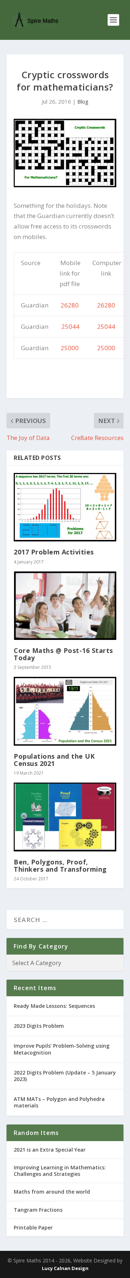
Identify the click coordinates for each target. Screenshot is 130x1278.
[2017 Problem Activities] (65, 507)
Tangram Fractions (38, 1209)
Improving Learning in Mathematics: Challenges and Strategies (60, 1170)
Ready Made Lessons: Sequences (54, 1005)
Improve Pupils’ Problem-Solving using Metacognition (61, 1049)
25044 (70, 326)
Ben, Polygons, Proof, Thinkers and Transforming (60, 865)
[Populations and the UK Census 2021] (65, 711)
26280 (70, 305)
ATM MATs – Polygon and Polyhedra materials (59, 1102)
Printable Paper (33, 1227)
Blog (82, 101)
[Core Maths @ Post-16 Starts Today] (65, 605)
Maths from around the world (52, 1191)
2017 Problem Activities (54, 552)
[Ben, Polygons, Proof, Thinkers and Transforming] (65, 817)
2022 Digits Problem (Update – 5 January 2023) (65, 1075)
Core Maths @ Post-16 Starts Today (63, 654)
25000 (70, 348)
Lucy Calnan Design (65, 1268)
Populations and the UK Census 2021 (54, 760)
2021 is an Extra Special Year (50, 1149)
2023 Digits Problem (39, 1025)
